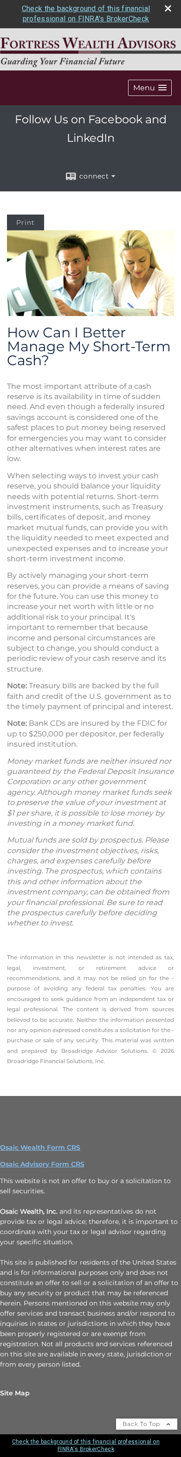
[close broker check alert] (168, 8)
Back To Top (142, 1423)
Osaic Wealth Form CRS (40, 1147)
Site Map (15, 1393)
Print (25, 222)
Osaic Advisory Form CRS (42, 1164)
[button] (150, 88)
